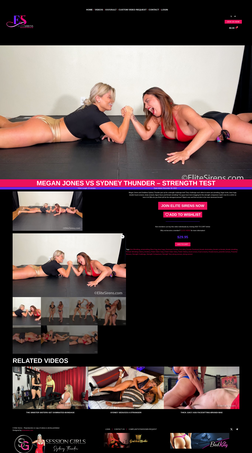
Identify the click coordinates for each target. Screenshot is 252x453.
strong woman (177, 254)
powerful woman (224, 252)
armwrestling (145, 249)
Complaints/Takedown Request (143, 429)
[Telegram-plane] (234, 16)
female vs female (219, 249)
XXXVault (110, 9)
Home (89, 9)
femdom (147, 252)
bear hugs (161, 249)
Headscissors (213, 252)
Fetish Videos (183, 252)
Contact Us (119, 429)
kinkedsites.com (27, 430)
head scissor (193, 252)
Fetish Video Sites (170, 252)
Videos (99, 9)
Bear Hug (153, 249)
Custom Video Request (132, 9)
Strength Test (166, 254)
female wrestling (231, 249)
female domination (206, 249)
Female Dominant (192, 249)
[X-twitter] (231, 16)
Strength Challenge (139, 254)
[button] (122, 236)
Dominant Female (172, 249)
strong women (188, 254)
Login (164, 9)
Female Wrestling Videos (135, 252)
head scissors (203, 252)
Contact (154, 9)
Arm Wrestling (135, 249)
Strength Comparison (154, 254)
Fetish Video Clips (157, 252)
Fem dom (182, 249)
